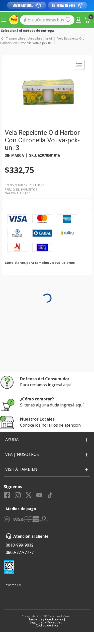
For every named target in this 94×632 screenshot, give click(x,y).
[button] (78, 20)
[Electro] (47, 5)
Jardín (49, 38)
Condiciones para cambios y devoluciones (40, 262)
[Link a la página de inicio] (2, 38)
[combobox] (47, 20)
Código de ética (47, 625)
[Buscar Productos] (69, 20)
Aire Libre (35, 38)
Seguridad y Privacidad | (47, 622)
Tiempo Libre (15, 38)
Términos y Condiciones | (47, 619)
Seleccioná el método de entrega (27, 31)
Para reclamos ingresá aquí (45, 385)
